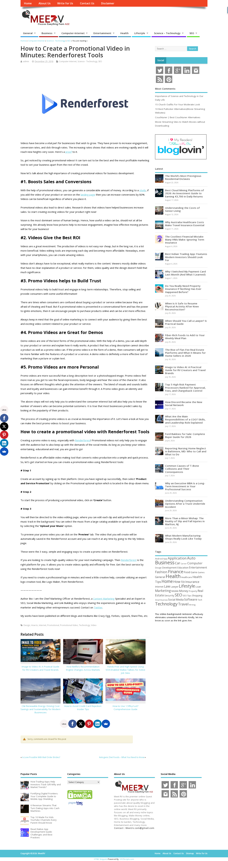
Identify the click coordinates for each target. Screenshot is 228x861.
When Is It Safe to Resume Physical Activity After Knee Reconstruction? (182, 306)
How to (34, 625)
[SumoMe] (106, 724)
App (165, 558)
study (142, 190)
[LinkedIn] (97, 724)
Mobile (175, 591)
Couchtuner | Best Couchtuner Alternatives (177, 117)
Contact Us (87, 3)
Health (124, 33)
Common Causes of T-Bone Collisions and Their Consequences (182, 468)
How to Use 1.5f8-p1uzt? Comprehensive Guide (125, 708)
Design (27, 625)
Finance (175, 571)
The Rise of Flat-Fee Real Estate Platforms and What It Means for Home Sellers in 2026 (185, 352)
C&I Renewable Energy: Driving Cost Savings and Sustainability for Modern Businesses (40, 709)
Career (184, 563)
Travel (183, 604)
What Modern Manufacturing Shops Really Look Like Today (183, 537)
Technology (84, 625)
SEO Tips (187, 595)
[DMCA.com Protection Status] (79, 798)
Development (169, 567)
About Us (45, 3)
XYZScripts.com (127, 859)
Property (193, 591)
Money (183, 591)
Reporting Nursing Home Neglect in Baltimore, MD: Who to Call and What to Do (185, 451)
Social (160, 60)
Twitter (98, 607)
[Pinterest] (89, 724)
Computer (194, 563)
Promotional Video (69, 625)
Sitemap (190, 853)
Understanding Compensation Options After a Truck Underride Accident (185, 503)
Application (177, 558)
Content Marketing (104, 598)
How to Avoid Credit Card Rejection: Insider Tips (83, 708)
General (28, 33)
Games (201, 572)
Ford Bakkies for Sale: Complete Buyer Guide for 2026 (185, 435)
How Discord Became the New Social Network (183, 403)
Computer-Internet (73, 33)
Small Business (161, 600)
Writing (192, 604)
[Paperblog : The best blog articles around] (75, 805)
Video (93, 625)
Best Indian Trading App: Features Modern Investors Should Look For (186, 257)
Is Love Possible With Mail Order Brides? (41, 757)
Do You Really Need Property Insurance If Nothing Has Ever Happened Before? (183, 289)
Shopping (197, 595)
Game (194, 572)
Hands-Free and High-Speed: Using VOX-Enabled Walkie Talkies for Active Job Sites (125, 669)
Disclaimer (107, 3)
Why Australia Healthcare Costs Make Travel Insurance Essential (184, 223)
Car (177, 563)
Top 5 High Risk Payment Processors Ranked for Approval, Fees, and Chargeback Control (185, 387)
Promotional (53, 625)
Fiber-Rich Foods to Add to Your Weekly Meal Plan (185, 336)
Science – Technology (167, 33)
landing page (88, 194)
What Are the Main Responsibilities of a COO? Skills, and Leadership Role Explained (185, 419)
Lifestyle (139, 33)
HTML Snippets (100, 859)
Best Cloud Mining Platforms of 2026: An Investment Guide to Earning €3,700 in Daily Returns (184, 193)
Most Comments (165, 88)
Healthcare (186, 577)
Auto (191, 557)
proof (68, 151)
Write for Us (65, 3)
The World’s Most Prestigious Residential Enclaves (183, 177)
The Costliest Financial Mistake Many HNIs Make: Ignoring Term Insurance (184, 239)
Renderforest (83, 440)
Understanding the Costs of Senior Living (182, 209)
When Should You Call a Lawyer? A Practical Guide (186, 322)
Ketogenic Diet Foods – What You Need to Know (121, 757)
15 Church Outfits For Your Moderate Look (177, 104)
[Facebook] (72, 724)
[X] (81, 724)
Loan (198, 586)
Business (47, 33)
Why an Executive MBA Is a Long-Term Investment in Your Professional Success (185, 486)
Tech (200, 599)
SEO (191, 33)
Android (159, 558)
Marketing (163, 591)
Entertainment (102, 33)
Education (182, 567)
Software (190, 599)
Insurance (192, 582)
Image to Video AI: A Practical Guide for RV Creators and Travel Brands (40, 668)
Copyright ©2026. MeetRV (33, 853)
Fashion (161, 572)
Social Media (176, 599)
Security (169, 595)
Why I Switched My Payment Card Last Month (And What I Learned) (185, 273)
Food (187, 572)
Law (167, 586)
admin (26, 61)
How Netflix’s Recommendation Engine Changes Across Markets (83, 668)
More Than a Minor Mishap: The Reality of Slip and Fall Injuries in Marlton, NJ (185, 521)
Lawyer (174, 586)
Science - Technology (87, 61)
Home (28, 3)
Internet (42, 625)
